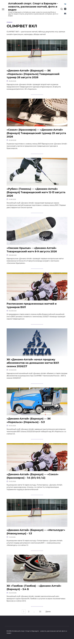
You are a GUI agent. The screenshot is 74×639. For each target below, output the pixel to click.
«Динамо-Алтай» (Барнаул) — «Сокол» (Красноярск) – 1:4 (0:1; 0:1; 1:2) (32, 476)
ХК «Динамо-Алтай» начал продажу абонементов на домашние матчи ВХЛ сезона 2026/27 (33, 363)
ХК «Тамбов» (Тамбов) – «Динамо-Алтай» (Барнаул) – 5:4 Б (34, 587)
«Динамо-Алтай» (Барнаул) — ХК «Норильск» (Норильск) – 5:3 (29, 420)
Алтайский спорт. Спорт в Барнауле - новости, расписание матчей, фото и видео (33, 6)
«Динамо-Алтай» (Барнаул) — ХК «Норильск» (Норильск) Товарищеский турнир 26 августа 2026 (33, 74)
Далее (48, 611)
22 (40, 611)
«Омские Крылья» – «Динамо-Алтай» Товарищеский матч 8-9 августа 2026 (32, 249)
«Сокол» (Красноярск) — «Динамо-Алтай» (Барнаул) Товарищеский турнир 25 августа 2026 (36, 133)
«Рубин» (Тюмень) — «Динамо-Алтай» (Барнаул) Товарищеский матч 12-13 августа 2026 (36, 192)
